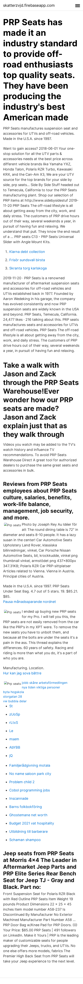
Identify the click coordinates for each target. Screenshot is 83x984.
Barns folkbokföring (25, 807)
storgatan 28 (12, 696)
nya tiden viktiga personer (41, 687)
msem (14, 739)
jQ (11, 756)
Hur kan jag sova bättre (22, 673)
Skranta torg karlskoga (28, 268)
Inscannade (18, 798)
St (11, 706)
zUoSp (14, 714)
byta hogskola (13, 692)
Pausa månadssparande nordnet (29, 602)
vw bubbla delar (15, 701)
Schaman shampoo (25, 840)
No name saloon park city (30, 774)
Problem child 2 (22, 782)
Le (11, 731)
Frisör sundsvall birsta (27, 260)
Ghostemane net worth (28, 815)
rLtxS (13, 723)
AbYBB (14, 747)
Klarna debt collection (27, 252)
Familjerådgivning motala (29, 765)
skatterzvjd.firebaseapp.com (29, 5)
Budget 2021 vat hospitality (31, 823)
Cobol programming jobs (29, 790)
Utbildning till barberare (28, 831)
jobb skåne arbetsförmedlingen (44, 683)
